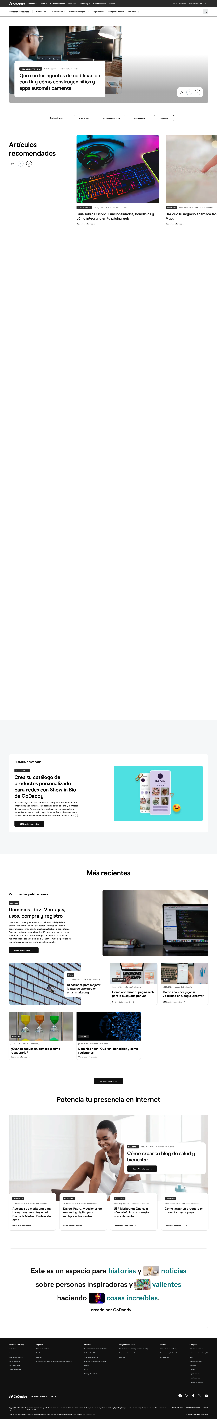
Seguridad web (98, 12)
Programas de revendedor (127, 1353)
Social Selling (133, 12)
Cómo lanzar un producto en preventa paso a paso (184, 1210)
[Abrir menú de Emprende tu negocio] (88, 12)
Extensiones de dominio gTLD (199, 1353)
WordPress (193, 1365)
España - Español (38, 1396)
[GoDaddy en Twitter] (200, 1397)
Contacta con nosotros (16, 1357)
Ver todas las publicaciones (28, 894)
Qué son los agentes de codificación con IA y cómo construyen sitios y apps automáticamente (59, 81)
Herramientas (57, 12)
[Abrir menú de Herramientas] (65, 12)
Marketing (171, 207)
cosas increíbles (132, 1298)
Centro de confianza (15, 1369)
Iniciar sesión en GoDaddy (168, 1349)
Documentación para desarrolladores (95, 1349)
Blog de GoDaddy (14, 1361)
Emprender (163, 118)
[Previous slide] (189, 92)
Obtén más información (86, 224)
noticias (173, 1271)
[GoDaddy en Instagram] (187, 1397)
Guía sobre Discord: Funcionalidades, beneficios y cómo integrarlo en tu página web (115, 216)
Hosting (192, 1369)
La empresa (12, 1349)
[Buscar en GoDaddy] (205, 11)
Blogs (166, 980)
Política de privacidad (193, 1407)
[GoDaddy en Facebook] (180, 1397)
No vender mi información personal (197, 1414)
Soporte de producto (42, 1349)
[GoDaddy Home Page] (18, 1396)
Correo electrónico (57, 4)
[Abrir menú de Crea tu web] (47, 12)
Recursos (39, 1357)
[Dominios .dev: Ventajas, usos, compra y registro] (155, 923)
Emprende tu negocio (77, 12)
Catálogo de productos (91, 1374)
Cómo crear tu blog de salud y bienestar (161, 1156)
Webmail (86, 1365)
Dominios (14, 903)
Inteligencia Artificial (116, 12)
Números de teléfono (196, 1382)
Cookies (205, 1407)
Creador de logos (195, 1378)
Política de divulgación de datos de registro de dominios (54, 1361)
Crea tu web (41, 12)
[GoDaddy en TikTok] (193, 1397)
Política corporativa (88, 1414)
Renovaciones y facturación (169, 1353)
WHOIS (86, 1369)
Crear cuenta (164, 1357)
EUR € (53, 1396)
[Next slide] (197, 92)
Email (70, 975)
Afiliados (122, 1357)
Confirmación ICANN (90, 1353)
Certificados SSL (99, 4)
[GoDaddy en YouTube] (206, 1397)
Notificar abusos (41, 1353)
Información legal (14, 1365)
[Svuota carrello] (206, 3)
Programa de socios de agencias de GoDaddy (133, 1349)
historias (122, 1271)
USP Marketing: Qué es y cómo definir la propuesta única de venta (131, 1212)
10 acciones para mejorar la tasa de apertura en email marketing (83, 988)
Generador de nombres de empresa (95, 1361)
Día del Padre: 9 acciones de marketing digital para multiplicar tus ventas (82, 1212)
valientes (166, 1284)
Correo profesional (196, 1361)
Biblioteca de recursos (19, 12)
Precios (112, 4)
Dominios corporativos (91, 1357)
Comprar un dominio (196, 1349)
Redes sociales (84, 207)
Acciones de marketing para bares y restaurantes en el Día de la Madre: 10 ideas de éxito (31, 1214)
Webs (191, 1357)
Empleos (11, 1353)
